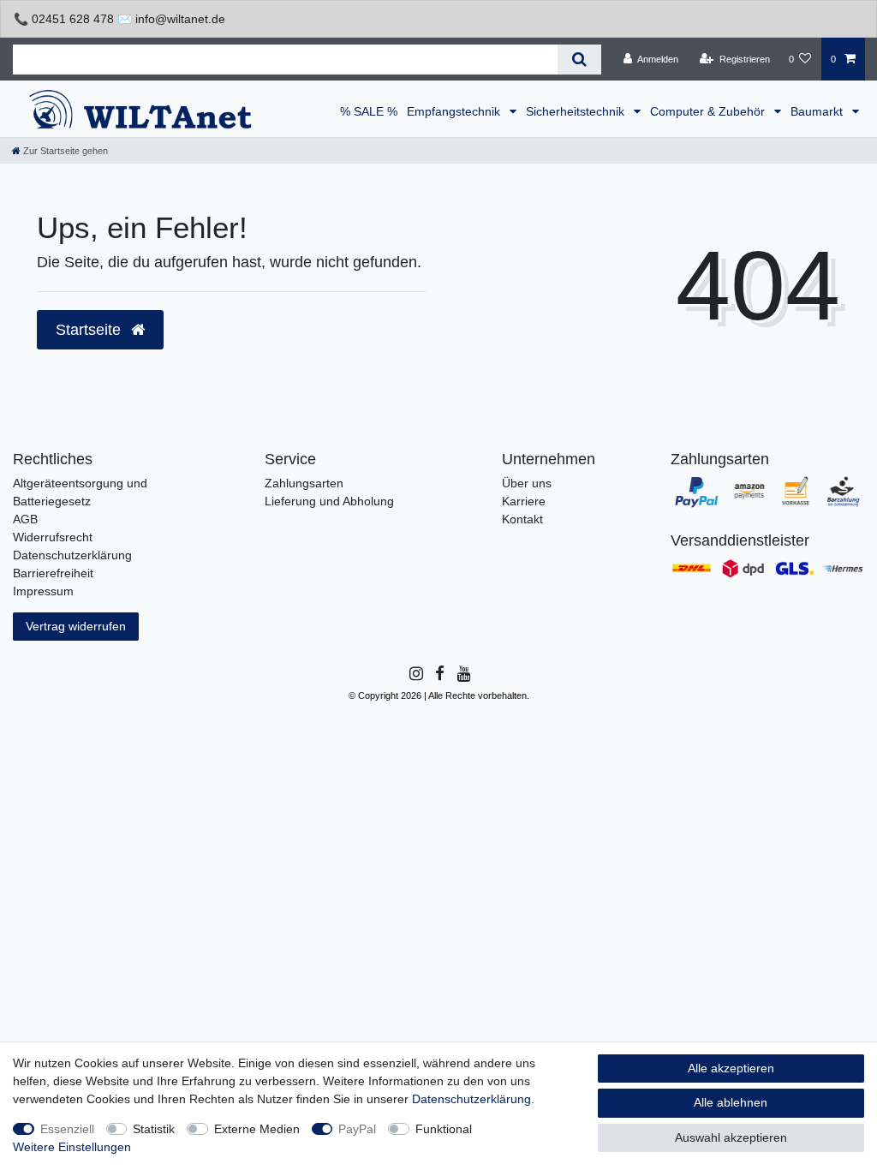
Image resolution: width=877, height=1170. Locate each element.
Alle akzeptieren (731, 1068)
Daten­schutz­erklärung (471, 1099)
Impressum (43, 591)
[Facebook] (438, 674)
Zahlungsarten (304, 483)
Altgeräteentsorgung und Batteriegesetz (80, 492)
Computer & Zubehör (709, 111)
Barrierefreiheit (53, 573)
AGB (25, 519)
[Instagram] (415, 674)
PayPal (357, 1129)
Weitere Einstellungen (72, 1147)
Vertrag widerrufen (76, 626)
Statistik (154, 1129)
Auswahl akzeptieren (731, 1137)
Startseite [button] (90, 329)
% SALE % (368, 111)
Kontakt (522, 519)
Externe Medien (257, 1129)
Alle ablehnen (730, 1102)
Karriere (524, 501)
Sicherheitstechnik (577, 111)
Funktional (443, 1129)
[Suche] (579, 60)
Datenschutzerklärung (72, 555)
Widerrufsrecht (52, 537)
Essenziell (67, 1129)
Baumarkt (818, 111)
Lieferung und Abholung (329, 501)
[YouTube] (462, 674)
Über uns (527, 483)
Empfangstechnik (455, 111)
